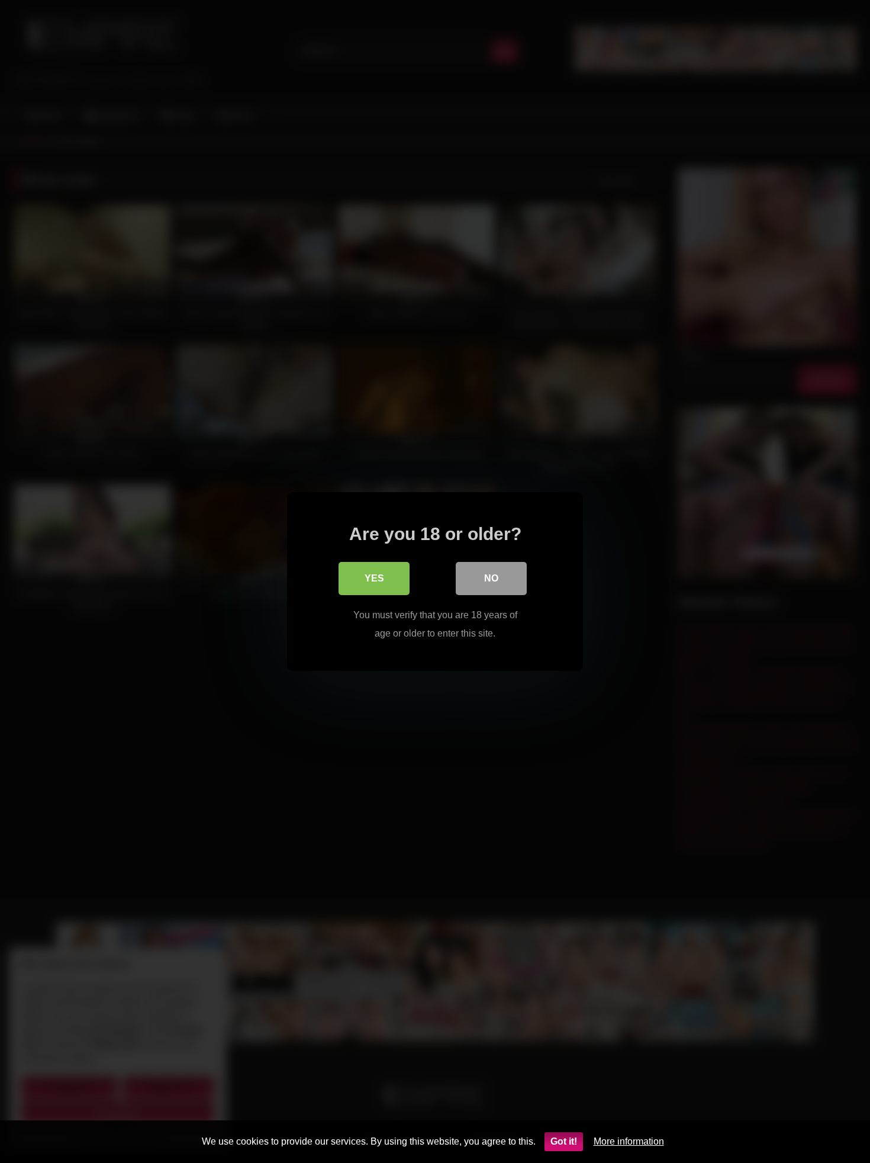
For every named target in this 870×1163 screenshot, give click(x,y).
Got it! (563, 1141)
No (491, 578)
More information (629, 1141)
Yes (374, 578)
